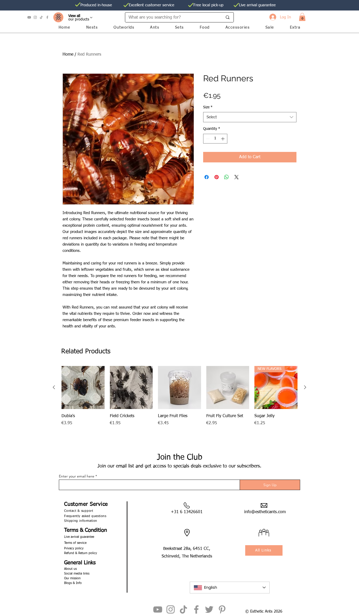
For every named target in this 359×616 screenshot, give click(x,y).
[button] (302, 17)
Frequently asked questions (85, 516)
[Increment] (223, 138)
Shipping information (80, 521)
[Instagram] (35, 17)
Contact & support (78, 511)
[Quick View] (83, 387)
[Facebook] (47, 17)
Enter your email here (76, 476)
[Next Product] (305, 387)
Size (208, 107)
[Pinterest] (222, 609)
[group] (179, 405)
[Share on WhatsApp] (226, 177)
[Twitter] (209, 609)
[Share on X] (236, 177)
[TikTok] (41, 17)
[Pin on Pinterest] (216, 177)
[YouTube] (29, 17)
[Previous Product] (54, 387)
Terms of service (75, 543)
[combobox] (249, 117)
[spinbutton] (215, 138)
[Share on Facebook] (206, 177)
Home (68, 54)
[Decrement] (207, 138)
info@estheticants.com (265, 512)
